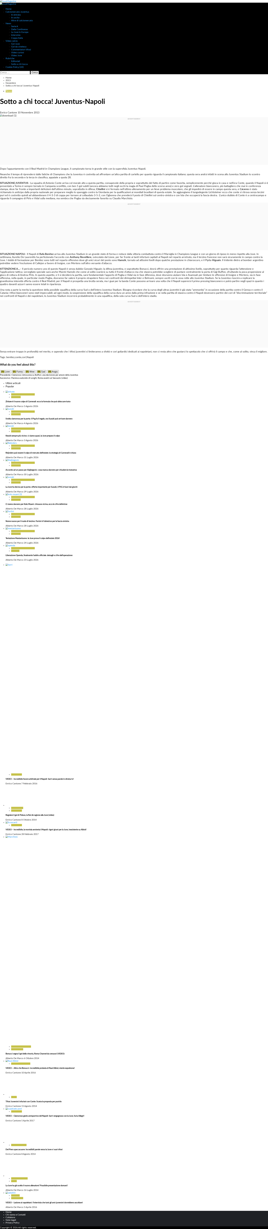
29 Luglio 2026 (31, 492)
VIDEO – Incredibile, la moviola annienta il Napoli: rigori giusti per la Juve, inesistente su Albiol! (46, 830)
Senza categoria (19, 1145)
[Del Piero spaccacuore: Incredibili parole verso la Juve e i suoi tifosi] (16, 1142)
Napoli (30, 357)
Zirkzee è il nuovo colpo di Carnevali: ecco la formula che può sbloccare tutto (38, 402)
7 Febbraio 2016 (29, 783)
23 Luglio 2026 (31, 560)
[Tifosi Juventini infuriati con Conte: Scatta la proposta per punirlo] (16, 1094)
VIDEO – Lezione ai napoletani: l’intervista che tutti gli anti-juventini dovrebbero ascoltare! (44, 1203)
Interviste (15, 35)
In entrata (16, 15)
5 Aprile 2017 (27, 1121)
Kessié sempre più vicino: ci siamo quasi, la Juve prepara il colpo (33, 436)
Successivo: (34, 378)
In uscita (15, 17)
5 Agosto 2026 (31, 406)
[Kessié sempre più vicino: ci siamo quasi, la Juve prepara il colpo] (10, 426)
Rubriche (10, 58)
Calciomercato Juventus (17, 12)
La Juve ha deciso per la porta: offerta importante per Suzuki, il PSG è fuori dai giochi (41, 487)
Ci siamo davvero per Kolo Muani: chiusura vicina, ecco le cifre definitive (36, 504)
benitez (10, 357)
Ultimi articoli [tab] (13, 383)
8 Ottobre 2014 (29, 820)
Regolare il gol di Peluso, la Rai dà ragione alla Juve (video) (30, 815)
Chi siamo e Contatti (16, 1215)
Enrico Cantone (9, 112)
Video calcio (12, 41)
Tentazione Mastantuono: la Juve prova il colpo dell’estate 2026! (33, 538)
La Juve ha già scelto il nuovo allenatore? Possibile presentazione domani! (37, 1186)
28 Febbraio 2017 (30, 834)
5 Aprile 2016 (30, 1207)
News (8, 23)
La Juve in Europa (19, 32)
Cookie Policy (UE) (15, 67)
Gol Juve (15, 44)
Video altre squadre (20, 1063)
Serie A (14, 26)
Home (8, 9)
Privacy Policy (12, 1223)
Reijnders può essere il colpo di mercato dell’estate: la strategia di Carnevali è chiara (41, 453)
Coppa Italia (17, 38)
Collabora (10, 1217)
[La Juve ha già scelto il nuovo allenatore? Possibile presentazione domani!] (16, 1176)
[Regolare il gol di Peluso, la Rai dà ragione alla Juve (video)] (16, 805)
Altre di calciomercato (22, 20)
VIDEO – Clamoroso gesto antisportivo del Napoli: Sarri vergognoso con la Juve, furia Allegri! (45, 1116)
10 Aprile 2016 (28, 1073)
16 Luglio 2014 (31, 1190)
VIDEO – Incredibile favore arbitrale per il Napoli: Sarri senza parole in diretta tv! (40, 779)
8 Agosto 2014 (28, 1154)
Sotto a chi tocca (19, 64)
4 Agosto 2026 (31, 423)
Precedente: (39, 375)
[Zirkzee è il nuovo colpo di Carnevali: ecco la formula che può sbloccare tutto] (10, 392)
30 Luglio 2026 (31, 474)
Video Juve (16, 55)
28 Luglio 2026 (31, 509)
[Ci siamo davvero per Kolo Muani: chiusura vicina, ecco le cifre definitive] (14, 494)
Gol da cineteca (18, 47)
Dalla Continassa (19, 29)
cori (24, 357)
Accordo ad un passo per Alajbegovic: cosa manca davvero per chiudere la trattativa (41, 470)
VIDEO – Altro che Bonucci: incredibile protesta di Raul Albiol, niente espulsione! (40, 1068)
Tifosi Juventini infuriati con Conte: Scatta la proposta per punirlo (34, 1102)
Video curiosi (17, 52)
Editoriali (15, 61)
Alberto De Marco (15, 406)
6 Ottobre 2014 (31, 1058)
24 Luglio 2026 (31, 543)
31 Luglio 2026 (31, 457)
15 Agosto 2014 (29, 1106)
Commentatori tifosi (21, 50)
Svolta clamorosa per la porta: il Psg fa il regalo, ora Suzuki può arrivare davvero (39, 419)
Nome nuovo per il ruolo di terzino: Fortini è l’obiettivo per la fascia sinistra (37, 521)
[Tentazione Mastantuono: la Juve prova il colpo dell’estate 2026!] (13, 528)
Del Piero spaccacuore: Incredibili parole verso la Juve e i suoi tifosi (34, 1150)
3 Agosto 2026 (31, 440)
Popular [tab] (10, 386)
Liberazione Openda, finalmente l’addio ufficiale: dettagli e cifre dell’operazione (39, 555)
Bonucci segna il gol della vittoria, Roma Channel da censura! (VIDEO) (35, 1054)
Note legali (11, 1220)
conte (18, 357)
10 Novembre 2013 (28, 112)
